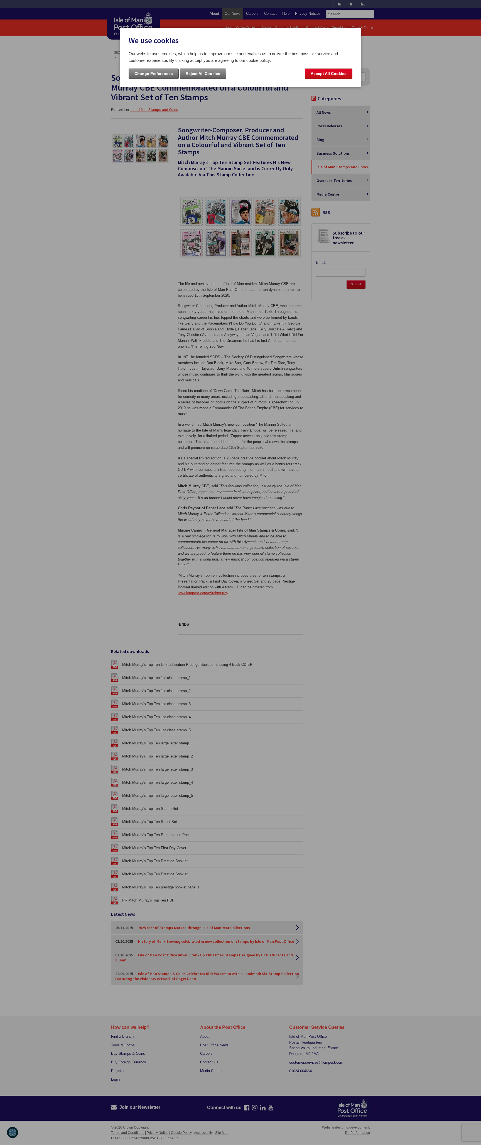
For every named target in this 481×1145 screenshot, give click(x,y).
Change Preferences (153, 73)
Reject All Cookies (203, 73)
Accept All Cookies (329, 73)
